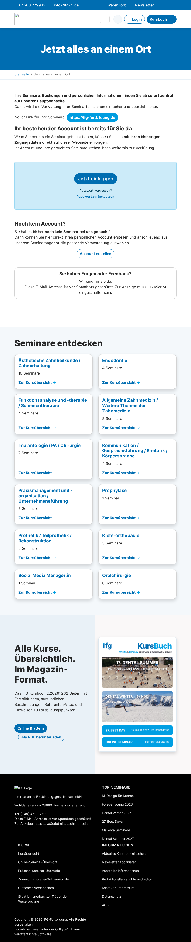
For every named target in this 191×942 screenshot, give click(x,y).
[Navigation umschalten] (105, 19)
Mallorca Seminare (116, 830)
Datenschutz (111, 896)
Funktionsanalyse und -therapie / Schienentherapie (52, 403)
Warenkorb (116, 5)
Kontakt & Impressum (118, 888)
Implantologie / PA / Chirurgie (49, 445)
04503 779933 (32, 5)
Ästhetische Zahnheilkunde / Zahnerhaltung (49, 363)
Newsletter (144, 5)
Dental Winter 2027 (116, 813)
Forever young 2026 (117, 804)
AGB (105, 905)
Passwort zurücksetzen (95, 196)
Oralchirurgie (116, 575)
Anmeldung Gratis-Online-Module (43, 879)
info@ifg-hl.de (66, 5)
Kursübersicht (28, 853)
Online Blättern (30, 728)
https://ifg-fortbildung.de (92, 117)
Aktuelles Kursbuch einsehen (124, 853)
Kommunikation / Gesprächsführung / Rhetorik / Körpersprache (134, 451)
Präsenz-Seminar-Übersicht (39, 871)
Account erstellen (95, 253)
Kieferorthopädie (120, 535)
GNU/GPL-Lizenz (68, 929)
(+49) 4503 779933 (36, 814)
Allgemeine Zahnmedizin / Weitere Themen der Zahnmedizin (130, 406)
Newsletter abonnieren (119, 862)
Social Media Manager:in (44, 575)
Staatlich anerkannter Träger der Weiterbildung (43, 898)
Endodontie (114, 360)
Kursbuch (158, 19)
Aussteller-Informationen (120, 871)
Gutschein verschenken (36, 888)
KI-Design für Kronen (118, 796)
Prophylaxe (114, 490)
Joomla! (20, 929)
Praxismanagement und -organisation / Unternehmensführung (45, 496)
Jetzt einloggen (95, 178)
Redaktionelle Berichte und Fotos (127, 879)
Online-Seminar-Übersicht (37, 862)
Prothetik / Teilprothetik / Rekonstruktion (45, 538)
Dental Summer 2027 (118, 839)
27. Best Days (112, 821)
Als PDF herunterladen (41, 737)
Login (137, 19)
